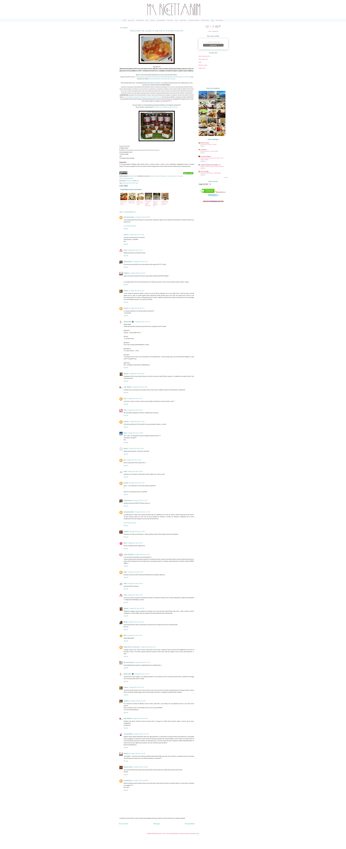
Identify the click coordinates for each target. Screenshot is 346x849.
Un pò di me (131, 20)
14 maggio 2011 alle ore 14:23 (135, 595)
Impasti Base (183, 20)
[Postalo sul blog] (122, 186)
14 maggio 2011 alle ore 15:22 (142, 662)
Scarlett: (126, 290)
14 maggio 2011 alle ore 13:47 (135, 572)
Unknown (126, 421)
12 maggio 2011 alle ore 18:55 (139, 387)
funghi (123, 183)
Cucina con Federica (129, 554)
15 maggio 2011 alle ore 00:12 (140, 767)
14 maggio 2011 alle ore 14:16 (135, 583)
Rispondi (126, 228)
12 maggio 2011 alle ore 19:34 (136, 421)
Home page (156, 823)
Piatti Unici (170, 20)
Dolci (176, 20)
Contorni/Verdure (161, 20)
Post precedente (190, 823)
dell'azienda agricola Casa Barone (162, 77)
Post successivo (123, 823)
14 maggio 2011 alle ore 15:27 (142, 674)
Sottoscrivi (213, 45)
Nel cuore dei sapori (129, 662)
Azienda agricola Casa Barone (153, 83)
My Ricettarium (130, 180)
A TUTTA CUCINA (204, 171)
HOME (124, 20)
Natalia (125, 622)
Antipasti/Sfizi (140, 20)
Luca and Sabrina (128, 734)
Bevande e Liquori (202, 65)
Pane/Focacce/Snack (194, 20)
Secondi (152, 20)
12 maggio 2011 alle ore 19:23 (134, 410)
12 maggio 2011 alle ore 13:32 (140, 261)
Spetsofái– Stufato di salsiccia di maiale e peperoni (212, 166)
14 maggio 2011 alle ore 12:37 (140, 500)
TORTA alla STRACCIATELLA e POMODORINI (210, 173)
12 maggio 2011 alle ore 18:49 (136, 373)
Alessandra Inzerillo (129, 217)
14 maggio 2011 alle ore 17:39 (140, 734)
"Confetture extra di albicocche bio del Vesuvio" (166, 107)
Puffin (125, 583)
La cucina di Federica (205, 156)
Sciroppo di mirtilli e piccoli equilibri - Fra (210, 165)
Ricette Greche (205, 20)
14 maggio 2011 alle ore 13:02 (137, 531)
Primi (147, 20)
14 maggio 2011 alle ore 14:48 (136, 622)
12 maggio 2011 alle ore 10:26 (136, 234)
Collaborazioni (202, 68)
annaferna (126, 701)
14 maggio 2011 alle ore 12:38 (142, 512)
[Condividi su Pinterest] (127, 186)
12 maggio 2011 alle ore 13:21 (135, 250)
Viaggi (212, 20)
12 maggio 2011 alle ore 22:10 (133, 460)
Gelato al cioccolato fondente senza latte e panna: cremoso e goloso (212, 158)
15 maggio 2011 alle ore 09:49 (140, 780)
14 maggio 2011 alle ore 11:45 (136, 483)
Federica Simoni (128, 261)
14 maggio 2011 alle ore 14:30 (136, 608)
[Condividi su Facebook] (125, 186)
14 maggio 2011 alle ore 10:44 (135, 471)
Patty (125, 250)
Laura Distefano (128, 780)
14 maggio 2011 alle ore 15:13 (148, 647)
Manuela (126, 373)
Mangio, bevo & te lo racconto (131, 647)
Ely (124, 460)
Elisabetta (126, 273)
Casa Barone (141, 150)
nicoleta (126, 234)
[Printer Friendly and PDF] (188, 173)
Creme (200, 62)
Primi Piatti (132, 183)
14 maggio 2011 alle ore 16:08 (139, 718)
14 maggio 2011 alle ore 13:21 (142, 554)
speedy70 (126, 531)
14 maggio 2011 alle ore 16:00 (137, 701)
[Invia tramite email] (120, 186)
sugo (136, 183)
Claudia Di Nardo (133, 176)
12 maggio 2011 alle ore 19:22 (134, 398)
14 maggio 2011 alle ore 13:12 (135, 543)
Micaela (126, 448)
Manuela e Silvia (128, 767)
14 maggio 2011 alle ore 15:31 (136, 687)
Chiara (125, 572)
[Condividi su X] (124, 186)
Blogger (197, 833)
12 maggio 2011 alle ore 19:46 (136, 448)
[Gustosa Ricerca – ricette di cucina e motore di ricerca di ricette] (220, 193)
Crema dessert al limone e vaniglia (208, 144)
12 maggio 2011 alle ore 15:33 (136, 308)
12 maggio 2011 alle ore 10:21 (142, 217)
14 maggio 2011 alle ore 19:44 (137, 753)
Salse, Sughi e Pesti (203, 59)
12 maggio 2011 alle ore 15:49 (142, 322)
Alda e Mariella (127, 387)
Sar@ (125, 471)
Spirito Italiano (166, 85)
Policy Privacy (219, 20)
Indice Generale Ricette (204, 56)
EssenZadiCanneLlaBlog (130, 226)
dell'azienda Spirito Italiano (162, 79)
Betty (125, 433)
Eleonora (126, 308)
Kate (125, 398)
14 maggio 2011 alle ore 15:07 (134, 635)
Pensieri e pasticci (204, 143)
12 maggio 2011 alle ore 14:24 (137, 273)
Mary (125, 635)
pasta (127, 183)
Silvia (125, 410)
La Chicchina (203, 149)
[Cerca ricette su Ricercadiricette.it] (207, 193)
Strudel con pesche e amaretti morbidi (209, 151)
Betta (125, 543)
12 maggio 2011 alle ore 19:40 (135, 433)
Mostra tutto (226, 177)
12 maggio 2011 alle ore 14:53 (136, 290)
